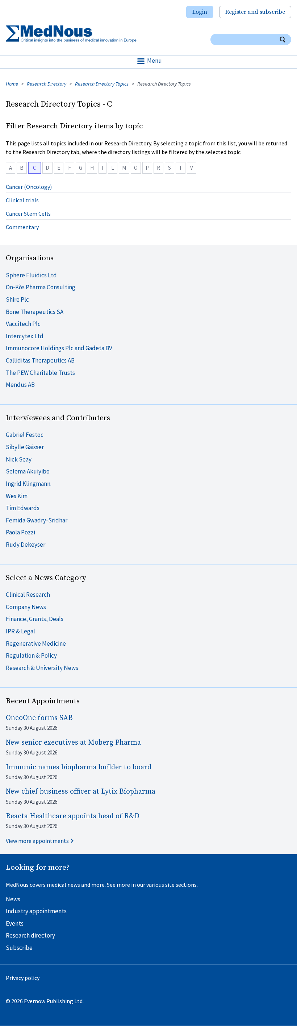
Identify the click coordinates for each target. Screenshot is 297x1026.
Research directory (30, 935)
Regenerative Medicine (36, 644)
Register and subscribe (255, 12)
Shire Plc (17, 299)
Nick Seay (19, 459)
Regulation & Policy (31, 655)
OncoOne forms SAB (39, 718)
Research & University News (42, 668)
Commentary (22, 227)
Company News (26, 607)
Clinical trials (22, 200)
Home (12, 83)
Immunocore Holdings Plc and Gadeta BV (59, 348)
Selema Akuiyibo (28, 471)
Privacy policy (22, 977)
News (13, 899)
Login (199, 12)
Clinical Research (28, 595)
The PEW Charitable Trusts (40, 373)
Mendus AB (20, 385)
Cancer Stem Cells (28, 213)
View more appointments (37, 840)
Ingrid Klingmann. (28, 484)
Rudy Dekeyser (25, 545)
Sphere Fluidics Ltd (31, 275)
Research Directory (46, 83)
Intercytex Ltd (24, 336)
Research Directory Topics (102, 83)
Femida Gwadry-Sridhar (36, 520)
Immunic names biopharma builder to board (78, 767)
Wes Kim (17, 496)
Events (15, 923)
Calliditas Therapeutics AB (40, 360)
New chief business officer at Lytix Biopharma (80, 791)
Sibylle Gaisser (25, 447)
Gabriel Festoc (24, 435)
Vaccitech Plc (23, 324)
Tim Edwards (22, 508)
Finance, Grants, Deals (34, 619)
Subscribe (19, 948)
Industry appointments (36, 911)
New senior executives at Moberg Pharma (73, 742)
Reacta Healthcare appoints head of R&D (72, 816)
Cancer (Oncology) (29, 186)
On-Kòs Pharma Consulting (40, 287)
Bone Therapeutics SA (34, 312)
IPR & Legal (20, 631)
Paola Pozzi (20, 532)
